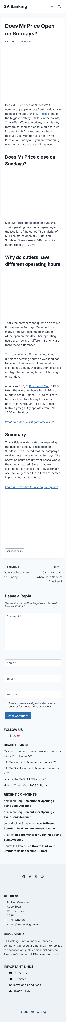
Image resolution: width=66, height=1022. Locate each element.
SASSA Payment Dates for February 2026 (31, 762)
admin (11, 41)
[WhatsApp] (42, 876)
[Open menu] (52, 6)
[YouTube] (36, 876)
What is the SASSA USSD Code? (25, 779)
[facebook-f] (10, 735)
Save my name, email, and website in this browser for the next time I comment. (33, 705)
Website (12, 694)
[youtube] (18, 735)
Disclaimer (39, 954)
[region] (33, 193)
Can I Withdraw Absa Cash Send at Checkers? (49, 574)
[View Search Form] (59, 6)
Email (11, 678)
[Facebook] (23, 876)
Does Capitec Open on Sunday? (16, 572)
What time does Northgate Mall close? (29, 422)
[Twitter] (30, 876)
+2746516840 (16, 920)
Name (11, 663)
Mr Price (41, 113)
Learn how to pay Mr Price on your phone (31, 487)
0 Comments (24, 41)
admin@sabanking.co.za (23, 924)
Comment (14, 616)
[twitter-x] (14, 735)
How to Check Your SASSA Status (26, 785)
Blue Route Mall (39, 386)
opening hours (15, 551)
